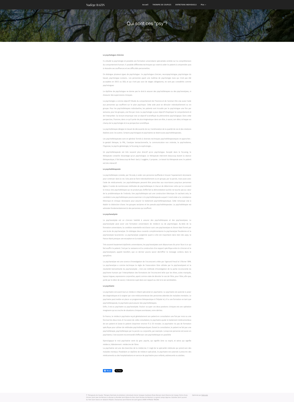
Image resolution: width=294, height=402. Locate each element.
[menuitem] (145, 4)
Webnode (204, 395)
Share (109, 371)
